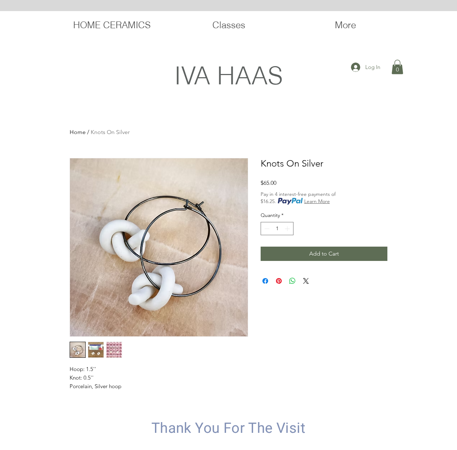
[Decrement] (266, 228)
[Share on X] (306, 281)
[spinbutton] (277, 228)
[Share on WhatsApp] (292, 281)
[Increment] (287, 228)
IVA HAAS (228, 75)
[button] (397, 67)
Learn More (317, 201)
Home (78, 132)
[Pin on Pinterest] (279, 281)
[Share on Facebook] (265, 281)
